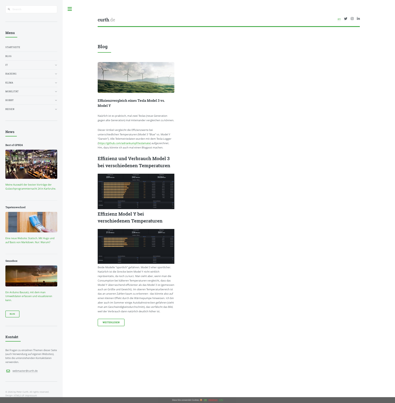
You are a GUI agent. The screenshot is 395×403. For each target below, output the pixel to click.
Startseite (12, 47)
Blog (8, 56)
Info (221, 400)
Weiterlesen (111, 322)
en (339, 19)
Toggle (70, 9)
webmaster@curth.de (25, 371)
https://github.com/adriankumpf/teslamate (124, 143)
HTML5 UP (19, 395)
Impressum (31, 395)
